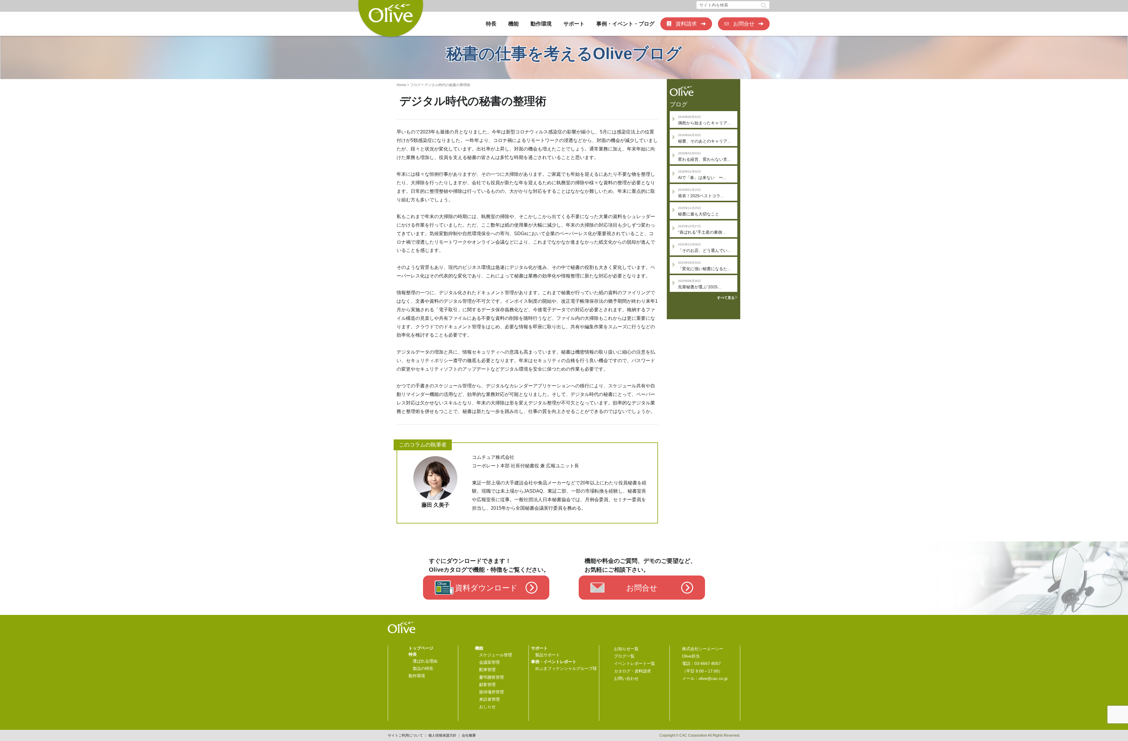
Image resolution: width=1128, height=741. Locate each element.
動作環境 (541, 24)
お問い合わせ (626, 678)
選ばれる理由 (425, 661)
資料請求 (686, 24)
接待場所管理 (491, 692)
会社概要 (469, 735)
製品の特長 (423, 668)
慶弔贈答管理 (491, 677)
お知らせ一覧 (626, 648)
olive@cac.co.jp (713, 678)
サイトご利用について (405, 735)
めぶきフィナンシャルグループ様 (566, 668)
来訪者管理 (489, 699)
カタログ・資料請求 (632, 671)
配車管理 (487, 669)
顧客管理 (487, 684)
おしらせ (487, 706)
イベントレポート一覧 (634, 663)
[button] (763, 5)
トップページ (421, 648)
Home (401, 85)
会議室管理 (489, 662)
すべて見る (726, 298)
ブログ (415, 85)
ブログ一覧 (624, 656)
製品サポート (547, 655)
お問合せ (743, 24)
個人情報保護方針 (442, 735)
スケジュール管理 (495, 655)
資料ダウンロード (486, 588)
